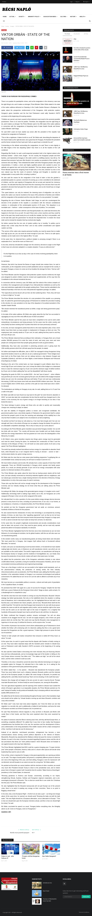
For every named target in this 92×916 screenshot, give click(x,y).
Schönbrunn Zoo (47, 883)
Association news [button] (49, 16)
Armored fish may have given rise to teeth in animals (82, 139)
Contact (4, 1)
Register (78, 1)
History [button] (73, 16)
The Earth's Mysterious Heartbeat (80, 121)
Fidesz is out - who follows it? (7, 857)
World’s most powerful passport (19, 832)
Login (71, 1)
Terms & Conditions (84, 912)
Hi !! (33, 832)
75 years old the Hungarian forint (31, 857)
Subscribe (86, 896)
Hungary (12, 26)
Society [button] (21, 16)
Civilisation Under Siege (81, 129)
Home (5, 16)
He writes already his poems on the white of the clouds (82, 48)
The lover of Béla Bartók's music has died (50, 900)
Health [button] (82, 16)
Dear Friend (46, 891)
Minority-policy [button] (34, 16)
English (86, 1)
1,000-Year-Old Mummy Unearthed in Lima (81, 67)
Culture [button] (63, 16)
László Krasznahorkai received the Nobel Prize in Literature (81, 58)
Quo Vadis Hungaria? (49, 856)
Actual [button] (12, 16)
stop (75, 39)
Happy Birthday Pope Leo (81, 75)
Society (7, 26)
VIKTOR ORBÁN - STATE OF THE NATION (76, 173)
